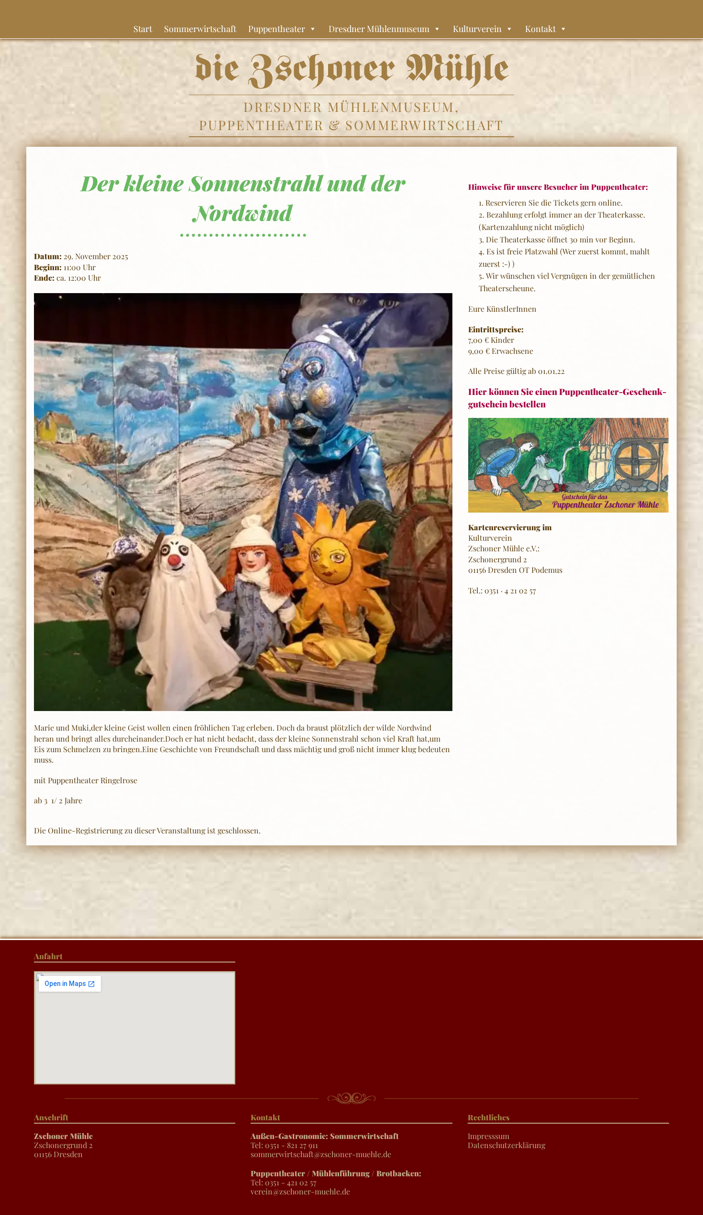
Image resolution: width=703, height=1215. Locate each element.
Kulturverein (477, 28)
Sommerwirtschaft (200, 28)
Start (142, 28)
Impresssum (488, 1136)
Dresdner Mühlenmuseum (379, 28)
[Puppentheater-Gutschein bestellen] (568, 464)
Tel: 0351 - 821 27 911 (325, 1140)
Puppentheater (276, 28)
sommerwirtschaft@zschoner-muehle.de (321, 1154)
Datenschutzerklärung (506, 1145)
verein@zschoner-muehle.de (300, 1191)
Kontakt (540, 28)
